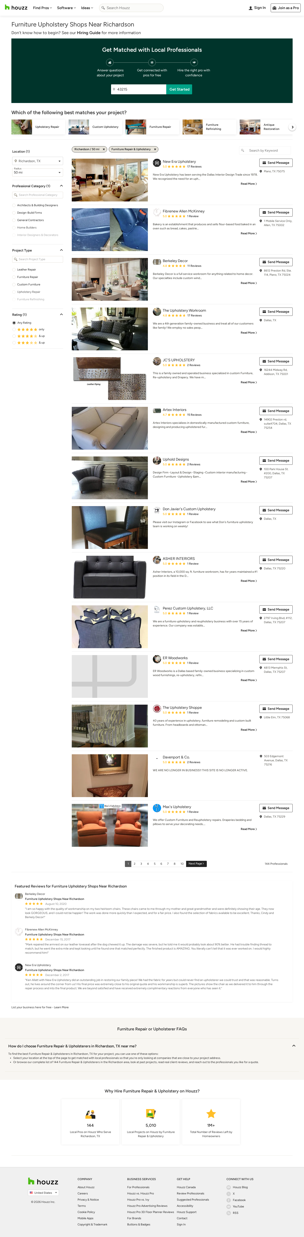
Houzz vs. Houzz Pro (140, 1193)
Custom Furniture (28, 284)
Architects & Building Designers (37, 205)
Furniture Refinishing (30, 299)
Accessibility (185, 1206)
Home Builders (27, 227)
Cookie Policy (86, 1212)
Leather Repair (26, 269)
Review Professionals (190, 1193)
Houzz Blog (240, 1187)
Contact (182, 1218)
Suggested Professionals (193, 1199)
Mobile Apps (85, 1218)
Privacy (82, 1199)
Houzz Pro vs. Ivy (138, 1199)
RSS (235, 1213)
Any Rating (24, 323)
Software (65, 8)
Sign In (181, 1224)
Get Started (180, 89)
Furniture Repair (27, 277)
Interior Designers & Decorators (37, 235)
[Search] (103, 8)
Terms (82, 1206)
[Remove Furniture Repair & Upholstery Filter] (155, 149)
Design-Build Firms (29, 212)
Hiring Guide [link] (89, 32)
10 (182, 864)
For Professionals (138, 1187)
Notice (94, 1199)
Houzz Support (186, 1212)
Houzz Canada (186, 1187)
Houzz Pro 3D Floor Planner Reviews (150, 1212)
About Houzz (86, 1187)
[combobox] (131, 8)
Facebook (239, 1200)
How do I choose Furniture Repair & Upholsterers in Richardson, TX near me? (72, 1046)
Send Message (278, 163)
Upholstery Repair (28, 292)
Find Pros (41, 8)
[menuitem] (43, 8)
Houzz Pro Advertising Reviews (147, 1206)
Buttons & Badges (138, 1224)
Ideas (85, 8)
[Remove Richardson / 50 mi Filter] (104, 149)
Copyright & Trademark (92, 1224)
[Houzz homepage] (16, 7)
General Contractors (30, 220)
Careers (83, 1193)
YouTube (238, 1206)
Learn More (61, 1007)
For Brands (134, 1218)
